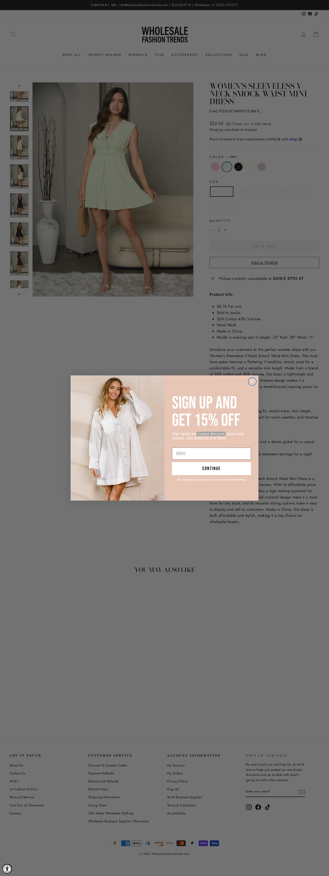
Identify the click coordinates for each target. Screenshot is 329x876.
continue (211, 468)
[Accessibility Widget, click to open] (7, 869)
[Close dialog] (252, 381)
